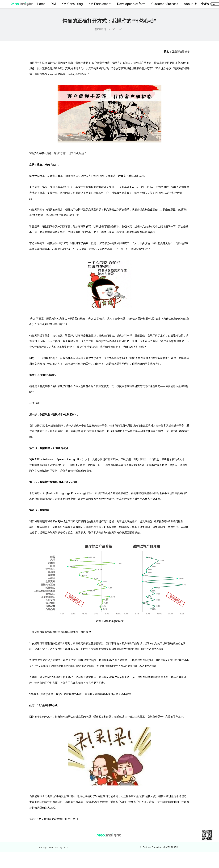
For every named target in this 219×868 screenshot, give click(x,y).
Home (41, 4)
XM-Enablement (100, 4)
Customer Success (164, 4)
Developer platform (131, 4)
